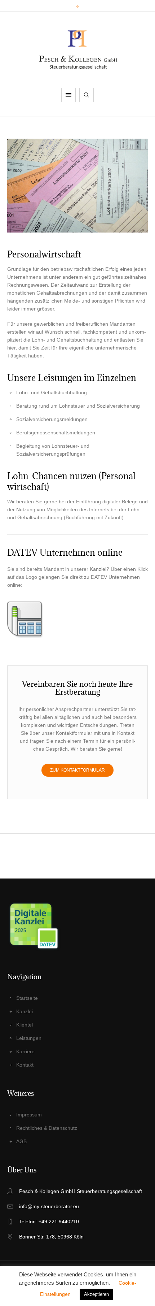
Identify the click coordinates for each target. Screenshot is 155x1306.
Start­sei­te (27, 998)
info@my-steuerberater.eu (49, 1206)
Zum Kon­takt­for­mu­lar (77, 770)
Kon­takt (25, 1065)
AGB (21, 1141)
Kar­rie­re (25, 1051)
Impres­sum (29, 1115)
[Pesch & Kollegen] (78, 49)
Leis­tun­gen (28, 1038)
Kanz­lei (24, 1011)
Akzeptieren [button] (96, 1294)
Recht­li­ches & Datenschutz (46, 1128)
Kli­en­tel (24, 1025)
